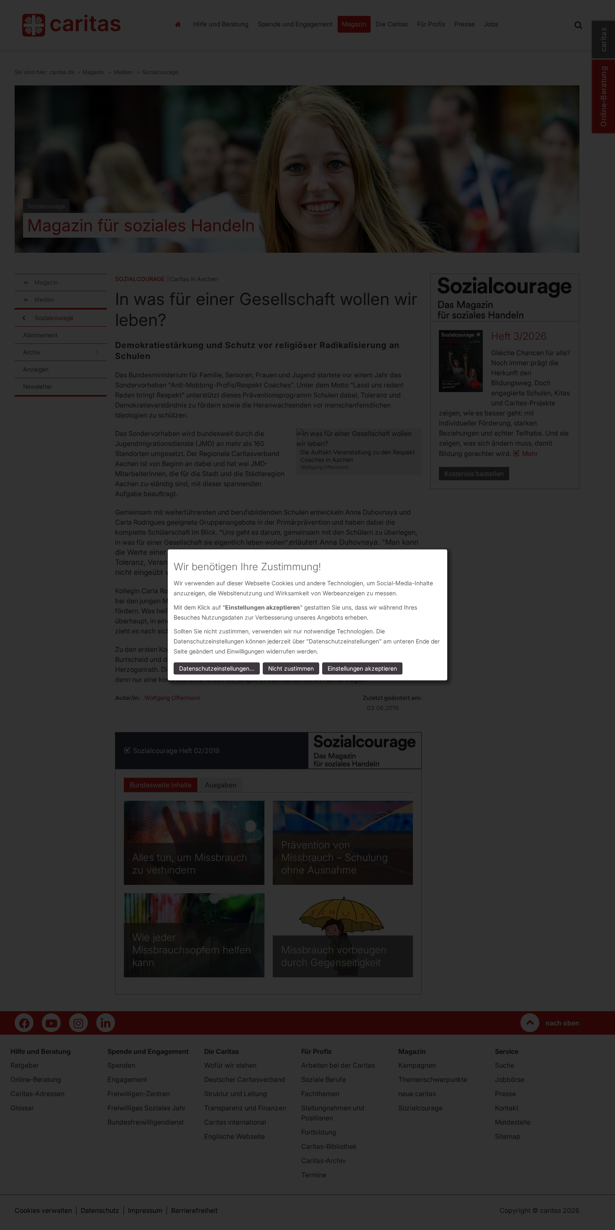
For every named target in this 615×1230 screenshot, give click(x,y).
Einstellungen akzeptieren (362, 668)
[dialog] (307, 614)
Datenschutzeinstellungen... (216, 668)
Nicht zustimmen (291, 668)
